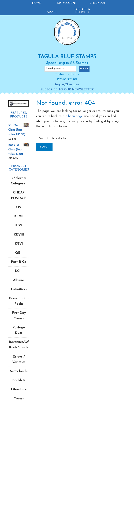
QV (18, 207)
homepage (75, 116)
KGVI (19, 243)
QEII (19, 253)
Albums (18, 280)
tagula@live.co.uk (67, 84)
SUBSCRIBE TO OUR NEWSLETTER (67, 89)
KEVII (18, 216)
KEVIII (19, 234)
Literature (19, 389)
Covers (19, 398)
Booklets (18, 380)
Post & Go (19, 262)
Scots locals (19, 371)
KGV (18, 225)
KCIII (19, 271)
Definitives (19, 289)
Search (84, 69)
